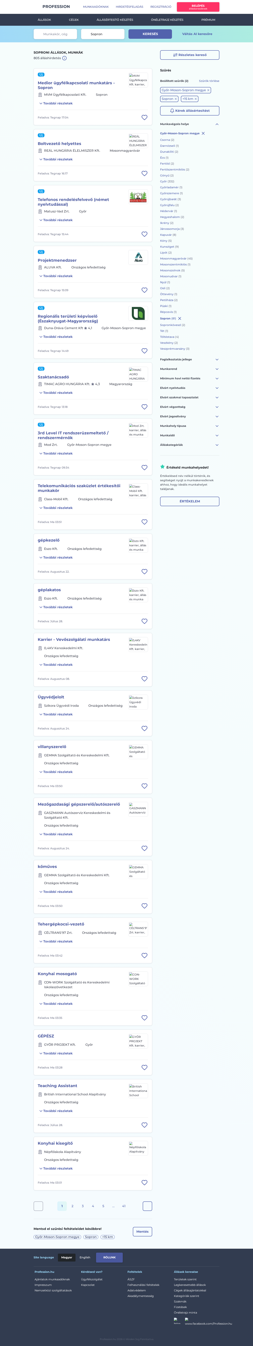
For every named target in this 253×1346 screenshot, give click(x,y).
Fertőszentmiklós (174, 169)
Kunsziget (169, 246)
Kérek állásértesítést (192, 111)
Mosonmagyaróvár (176, 258)
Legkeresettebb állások (190, 1285)
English (85, 1257)
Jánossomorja (172, 229)
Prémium (208, 20)
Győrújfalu (169, 205)
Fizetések (180, 1307)
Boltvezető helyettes (59, 143)
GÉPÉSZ (46, 1036)
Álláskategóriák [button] (171, 445)
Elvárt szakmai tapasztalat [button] (179, 397)
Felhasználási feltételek (143, 1285)
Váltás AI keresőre (197, 34)
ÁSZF (131, 1279)
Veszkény (169, 343)
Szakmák (180, 1301)
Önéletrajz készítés (167, 20)
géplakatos (49, 589)
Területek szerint (185, 1279)
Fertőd (167, 163)
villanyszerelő (52, 746)
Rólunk (109, 1257)
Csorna (167, 140)
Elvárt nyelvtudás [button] (172, 388)
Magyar (66, 1257)
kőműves (47, 866)
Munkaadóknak (96, 7)
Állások (44, 20)
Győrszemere (171, 193)
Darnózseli (169, 146)
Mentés (142, 1231)
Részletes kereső (192, 55)
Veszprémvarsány (175, 348)
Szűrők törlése (209, 81)
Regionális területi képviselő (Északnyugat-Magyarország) (68, 318)
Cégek (74, 20)
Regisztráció (160, 7)
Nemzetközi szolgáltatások (53, 1290)
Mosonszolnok (172, 270)
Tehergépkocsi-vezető (61, 924)
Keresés (150, 34)
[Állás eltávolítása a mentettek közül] (144, 117)
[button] (185, 90)
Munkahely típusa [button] (173, 426)
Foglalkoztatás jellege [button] (176, 359)
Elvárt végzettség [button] (172, 407)
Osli (165, 288)
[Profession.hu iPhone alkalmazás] (174, 1257)
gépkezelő (48, 540)
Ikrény (167, 223)
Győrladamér (171, 187)
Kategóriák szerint (186, 1296)
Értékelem (190, 501)
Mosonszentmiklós (175, 264)
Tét (164, 331)
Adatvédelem (136, 1290)
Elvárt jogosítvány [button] (173, 416)
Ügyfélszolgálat (92, 1279)
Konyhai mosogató (57, 973)
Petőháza (169, 300)
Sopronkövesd (172, 325)
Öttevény (168, 294)
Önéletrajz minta (185, 1312)
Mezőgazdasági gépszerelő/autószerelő (79, 804)
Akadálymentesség (140, 1296)
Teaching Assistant (57, 1085)
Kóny (166, 240)
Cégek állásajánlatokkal (190, 1290)
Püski (166, 306)
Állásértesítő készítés (115, 20)
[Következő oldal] (147, 1206)
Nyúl (165, 282)
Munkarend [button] (168, 369)
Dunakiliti (169, 151)
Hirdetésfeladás (129, 7)
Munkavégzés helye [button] (174, 124)
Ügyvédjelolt (51, 697)
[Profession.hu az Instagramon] (179, 1322)
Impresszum (43, 1285)
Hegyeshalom (172, 217)
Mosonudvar (170, 276)
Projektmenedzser (57, 260)
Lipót (166, 252)
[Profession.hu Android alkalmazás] (203, 1257)
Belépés (198, 7)
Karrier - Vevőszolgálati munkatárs (74, 639)
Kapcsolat (88, 1285)
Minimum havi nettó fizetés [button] (180, 378)
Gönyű (167, 175)
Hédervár (168, 211)
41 (124, 1206)
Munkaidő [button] (167, 435)
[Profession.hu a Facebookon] (208, 1322)
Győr (167, 181)
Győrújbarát (170, 199)
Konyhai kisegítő (55, 1143)
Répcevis (168, 312)
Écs (164, 157)
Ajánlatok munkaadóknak (52, 1279)
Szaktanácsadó (53, 377)
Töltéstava (169, 337)
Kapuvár (168, 235)
